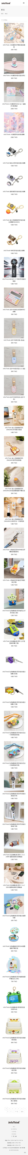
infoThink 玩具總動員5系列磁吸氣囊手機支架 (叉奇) (14, 978)
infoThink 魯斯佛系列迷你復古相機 (14, 191)
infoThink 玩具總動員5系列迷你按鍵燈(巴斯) (14, 1069)
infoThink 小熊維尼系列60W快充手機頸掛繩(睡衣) (14, 551)
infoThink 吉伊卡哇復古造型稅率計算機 (14, 310)
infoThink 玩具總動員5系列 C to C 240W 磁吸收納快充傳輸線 (14, 856)
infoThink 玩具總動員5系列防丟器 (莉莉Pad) (14, 1008)
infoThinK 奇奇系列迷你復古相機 (14, 250)
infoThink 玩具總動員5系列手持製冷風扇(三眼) (14, 825)
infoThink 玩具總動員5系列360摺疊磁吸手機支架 (14, 947)
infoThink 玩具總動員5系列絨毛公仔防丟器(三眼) (14, 612)
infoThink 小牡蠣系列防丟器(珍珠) (14, 75)
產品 (14, 1126)
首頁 (2, 13)
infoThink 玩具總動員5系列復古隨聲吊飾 (14, 917)
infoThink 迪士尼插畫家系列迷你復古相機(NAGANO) (14, 221)
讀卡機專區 (14, 1129)
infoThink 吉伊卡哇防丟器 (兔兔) (14, 340)
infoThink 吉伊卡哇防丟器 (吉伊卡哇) (14, 398)
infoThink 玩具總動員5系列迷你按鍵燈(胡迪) (14, 1039)
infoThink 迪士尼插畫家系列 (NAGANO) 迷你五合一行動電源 (14, 520)
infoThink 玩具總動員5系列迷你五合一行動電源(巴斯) (14, 764)
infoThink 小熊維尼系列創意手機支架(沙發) (14, 581)
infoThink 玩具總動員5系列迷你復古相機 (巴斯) (14, 673)
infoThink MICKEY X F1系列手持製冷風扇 (14, 280)
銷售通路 (14, 1134)
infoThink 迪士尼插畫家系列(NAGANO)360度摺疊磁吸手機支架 (14, 490)
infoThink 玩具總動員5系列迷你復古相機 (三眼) (14, 703)
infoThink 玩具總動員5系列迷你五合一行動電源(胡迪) (14, 734)
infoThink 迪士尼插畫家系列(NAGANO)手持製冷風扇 (14, 429)
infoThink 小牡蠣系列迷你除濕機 (14, 134)
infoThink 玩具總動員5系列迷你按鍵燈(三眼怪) (14, 1100)
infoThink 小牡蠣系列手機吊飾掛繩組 (14, 46)
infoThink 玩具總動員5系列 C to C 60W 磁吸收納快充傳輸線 (14, 886)
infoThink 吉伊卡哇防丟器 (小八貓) (14, 369)
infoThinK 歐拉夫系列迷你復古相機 (14, 163)
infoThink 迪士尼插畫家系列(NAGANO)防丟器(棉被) (14, 459)
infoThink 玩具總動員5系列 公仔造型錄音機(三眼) (14, 642)
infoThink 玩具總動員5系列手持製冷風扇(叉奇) (14, 795)
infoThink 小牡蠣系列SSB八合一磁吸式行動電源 (14, 105)
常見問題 (14, 1131)
